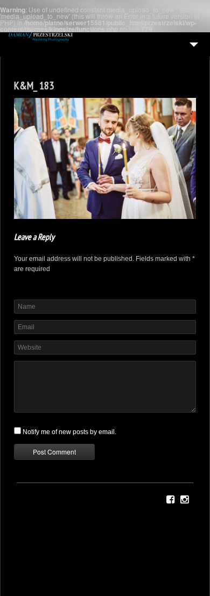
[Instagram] (184, 499)
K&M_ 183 (34, 86)
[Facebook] (170, 499)
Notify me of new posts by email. (69, 432)
